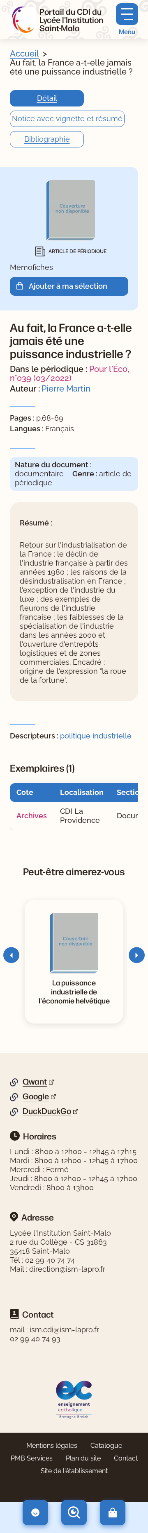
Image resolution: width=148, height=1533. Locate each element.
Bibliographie (47, 139)
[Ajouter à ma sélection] (22, 286)
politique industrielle (96, 735)
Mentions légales (51, 1445)
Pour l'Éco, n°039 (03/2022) (69, 373)
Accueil (24, 54)
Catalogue (106, 1445)
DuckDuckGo (47, 1111)
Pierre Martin (66, 388)
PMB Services (32, 1458)
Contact (126, 1458)
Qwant (35, 1082)
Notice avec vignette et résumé (67, 118)
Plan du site (83, 1458)
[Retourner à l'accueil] (23, 20)
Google (36, 1096)
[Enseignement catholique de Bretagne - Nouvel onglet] (74, 1399)
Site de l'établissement (74, 1471)
